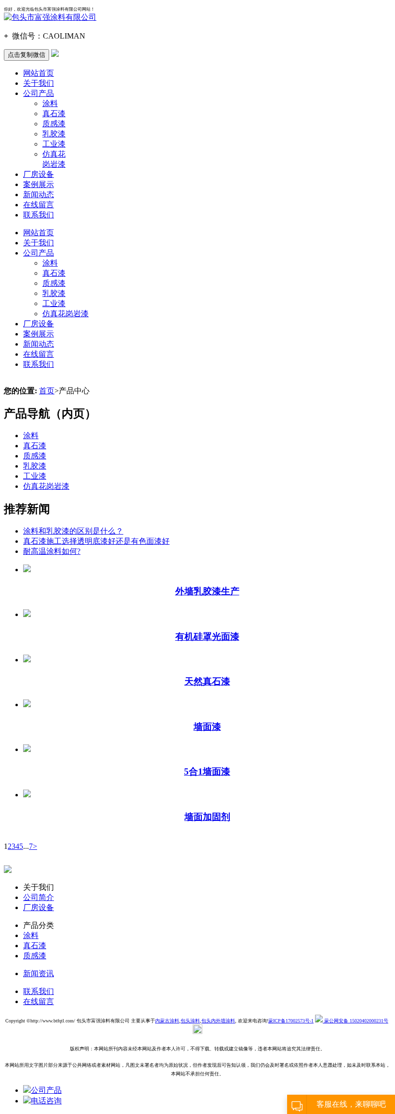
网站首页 (38, 73)
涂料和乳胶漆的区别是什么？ (73, 531)
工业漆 (54, 144)
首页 (46, 391)
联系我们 (38, 215)
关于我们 (38, 83)
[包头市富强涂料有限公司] (50, 17)
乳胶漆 (54, 134)
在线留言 (38, 205)
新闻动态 (38, 194)
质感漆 (54, 124)
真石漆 (54, 113)
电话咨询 (46, 1101)
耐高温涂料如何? (51, 551)
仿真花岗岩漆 (65, 313)
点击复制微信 (26, 54)
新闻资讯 (38, 973)
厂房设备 (38, 174)
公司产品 (38, 93)
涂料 (50, 103)
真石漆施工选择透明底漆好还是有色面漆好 (96, 541)
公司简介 (38, 897)
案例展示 (38, 184)
